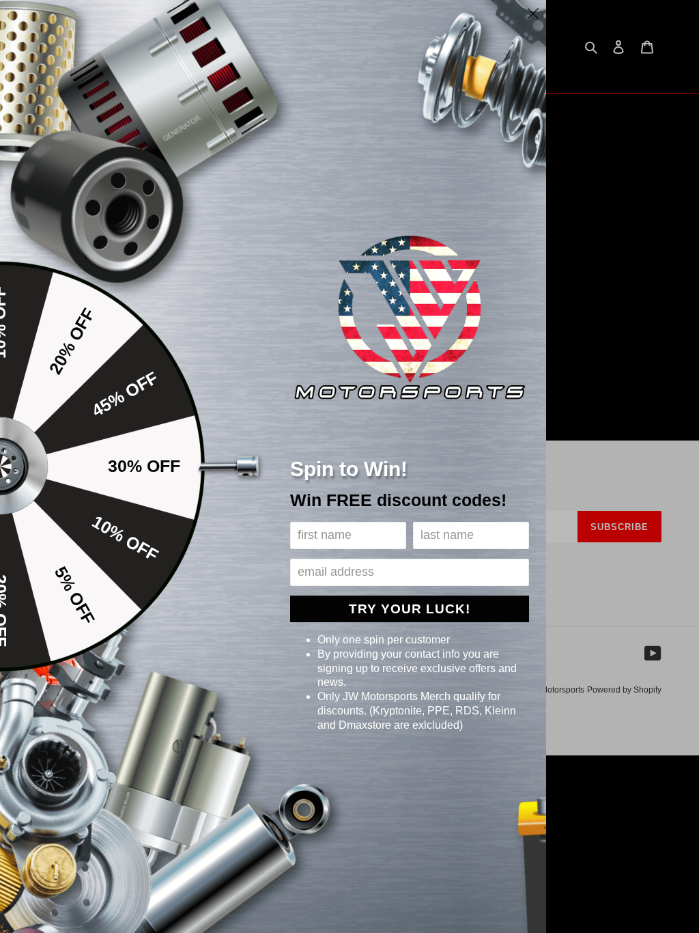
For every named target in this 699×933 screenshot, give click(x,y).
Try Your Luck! (409, 609)
